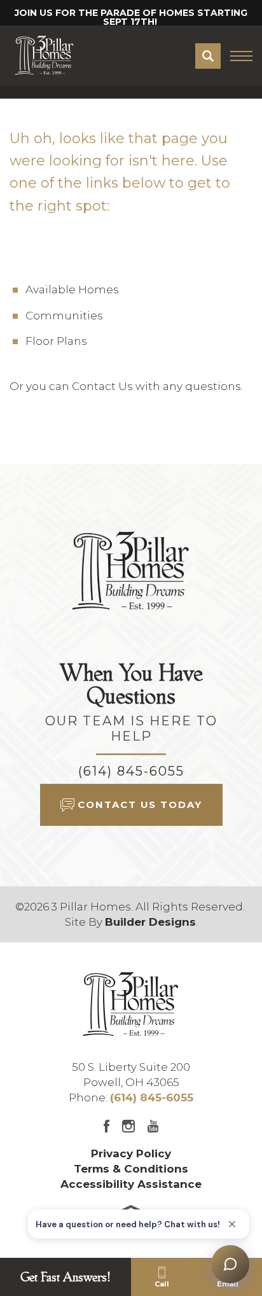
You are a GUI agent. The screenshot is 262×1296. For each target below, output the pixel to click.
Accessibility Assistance (131, 1184)
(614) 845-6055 (131, 771)
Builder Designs (150, 922)
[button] (208, 56)
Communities (64, 315)
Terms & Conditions (131, 1168)
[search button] (208, 56)
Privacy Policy (131, 1153)
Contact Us (102, 386)
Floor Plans (56, 341)
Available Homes (72, 289)
